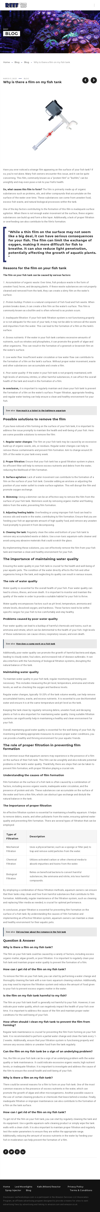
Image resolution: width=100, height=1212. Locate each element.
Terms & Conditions (81, 1190)
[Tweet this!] (11, 1151)
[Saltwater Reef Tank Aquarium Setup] (16, 5)
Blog (16, 62)
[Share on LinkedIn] (23, 1151)
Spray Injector (13, 1190)
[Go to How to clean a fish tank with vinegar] (85, 80)
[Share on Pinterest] (17, 1151)
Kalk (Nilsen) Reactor (49, 1186)
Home (6, 62)
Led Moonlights (23, 1186)
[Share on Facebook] (5, 1151)
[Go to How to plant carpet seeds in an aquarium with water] (94, 80)
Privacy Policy (75, 1186)
